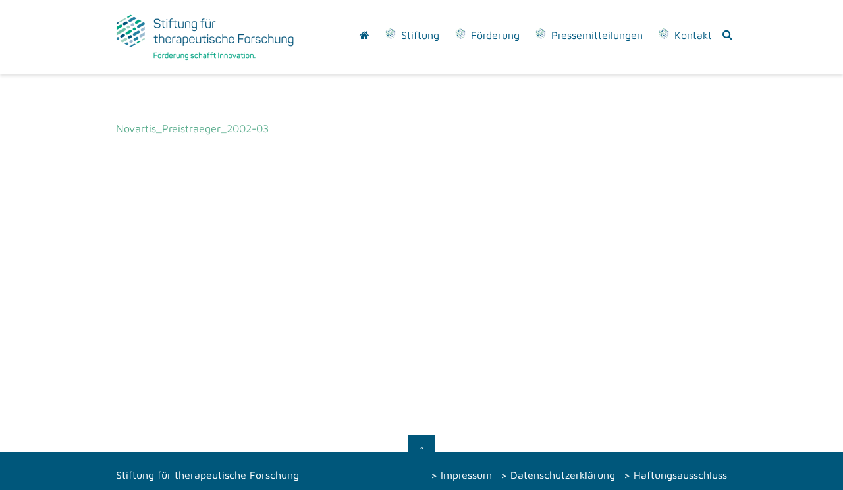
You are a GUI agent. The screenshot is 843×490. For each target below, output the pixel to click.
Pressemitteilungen (597, 35)
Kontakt (693, 35)
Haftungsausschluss (680, 475)
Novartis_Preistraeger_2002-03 (192, 128)
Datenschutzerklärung (562, 475)
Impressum (466, 475)
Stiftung (420, 35)
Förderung (495, 35)
